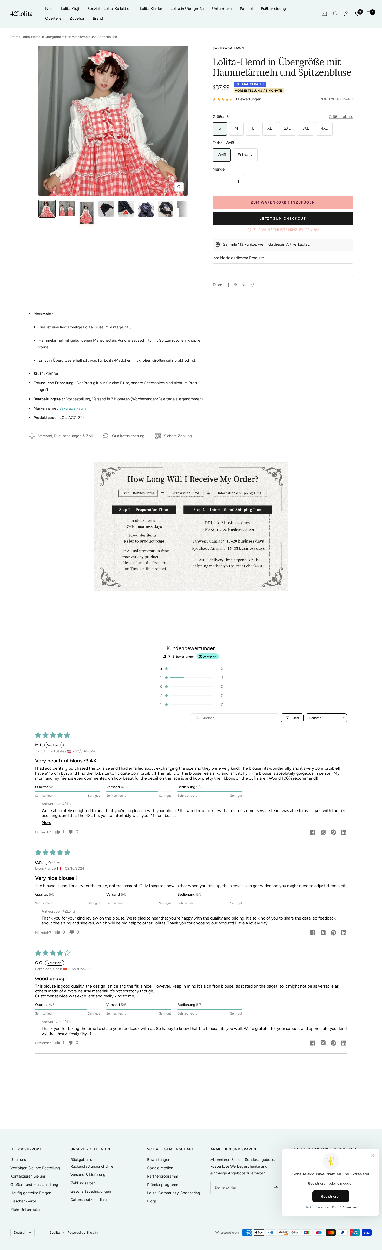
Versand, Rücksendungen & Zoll (65, 436)
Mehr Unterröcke (25, 1209)
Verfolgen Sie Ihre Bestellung (35, 1168)
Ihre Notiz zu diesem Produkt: (238, 257)
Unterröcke (222, 8)
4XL (324, 128)
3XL (305, 128)
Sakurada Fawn (229, 48)
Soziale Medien (160, 1168)
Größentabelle (341, 116)
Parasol (246, 8)
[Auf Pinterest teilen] (235, 285)
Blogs (152, 1201)
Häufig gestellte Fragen (30, 1193)
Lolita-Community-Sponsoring (173, 1193)
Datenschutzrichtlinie (88, 1199)
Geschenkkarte (23, 1201)
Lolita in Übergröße (187, 8)
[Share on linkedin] (344, 833)
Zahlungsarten (82, 1183)
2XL (287, 128)
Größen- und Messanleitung (34, 1184)
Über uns (18, 1159)
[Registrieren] (276, 1188)
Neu (48, 8)
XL (269, 128)
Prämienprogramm (163, 1184)
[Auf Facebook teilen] (228, 285)
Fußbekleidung (273, 8)
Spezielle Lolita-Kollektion (109, 8)
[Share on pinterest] (333, 832)
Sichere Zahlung (178, 436)
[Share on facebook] (312, 832)
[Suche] (335, 13)
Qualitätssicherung (128, 436)
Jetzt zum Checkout (283, 218)
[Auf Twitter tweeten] (243, 285)
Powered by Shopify (82, 1232)
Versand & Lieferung (88, 1174)
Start (14, 37)
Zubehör (77, 18)
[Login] (346, 13)
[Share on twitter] (323, 833)
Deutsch (20, 1232)
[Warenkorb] (369, 13)
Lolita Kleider (151, 8)
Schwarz (245, 154)
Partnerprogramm (162, 1176)
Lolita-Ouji (70, 8)
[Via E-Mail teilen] (252, 285)
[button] (191, 668)
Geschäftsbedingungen (90, 1191)
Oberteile (53, 18)
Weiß (222, 154)
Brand (98, 18)
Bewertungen (158, 1159)
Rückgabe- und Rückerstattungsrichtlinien (92, 1163)
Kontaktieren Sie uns (28, 1176)
